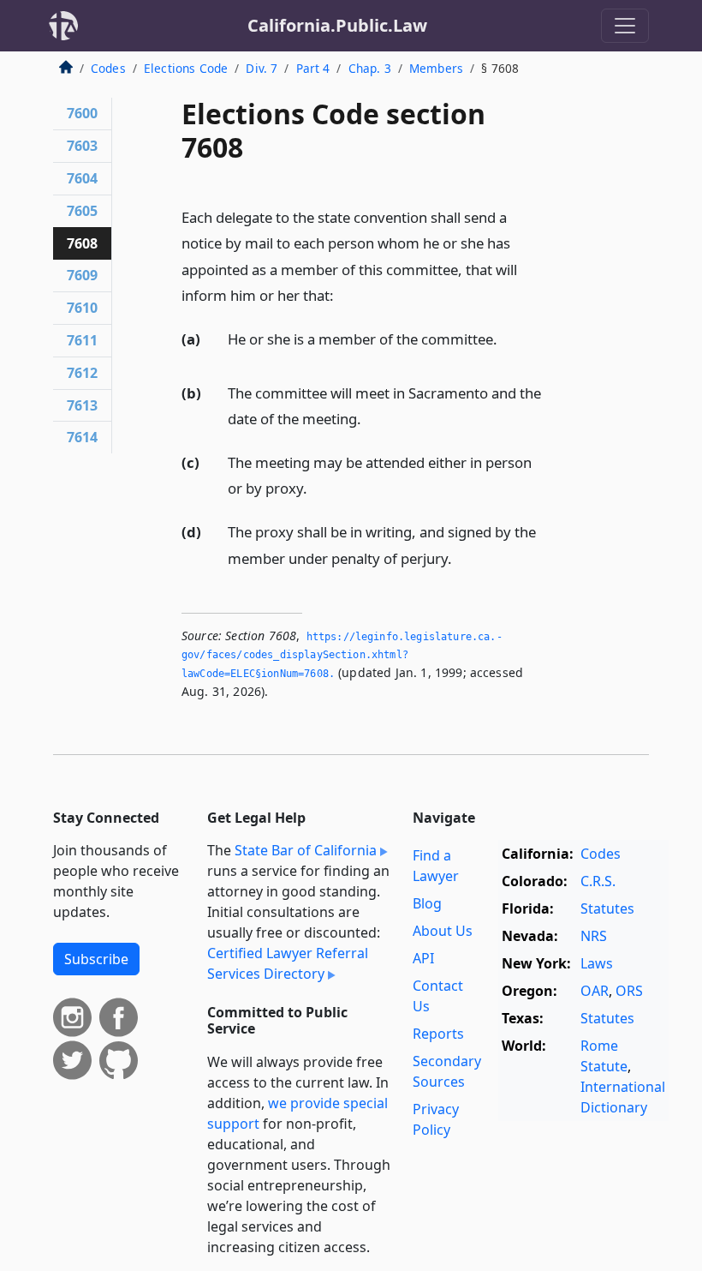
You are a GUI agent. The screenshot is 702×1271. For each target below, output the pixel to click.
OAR (594, 990)
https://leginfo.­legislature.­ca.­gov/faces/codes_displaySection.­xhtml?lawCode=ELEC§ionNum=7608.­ (342, 655)
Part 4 (313, 68)
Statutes (607, 908)
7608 (82, 243)
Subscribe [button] (96, 959)
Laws (596, 963)
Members (436, 68)
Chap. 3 (369, 68)
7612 (82, 372)
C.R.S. (598, 881)
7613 (82, 405)
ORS (629, 990)
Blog (427, 903)
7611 (82, 340)
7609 (82, 275)
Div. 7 (261, 68)
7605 (82, 210)
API (423, 958)
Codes (108, 68)
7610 (82, 307)
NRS (593, 935)
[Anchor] (343, 294)
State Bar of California (306, 850)
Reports (438, 1033)
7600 (82, 113)
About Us (443, 930)
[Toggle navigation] (625, 26)
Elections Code (186, 68)
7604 (82, 178)
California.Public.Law (337, 25)
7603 (82, 145)
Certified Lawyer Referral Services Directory (287, 963)
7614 (82, 437)
